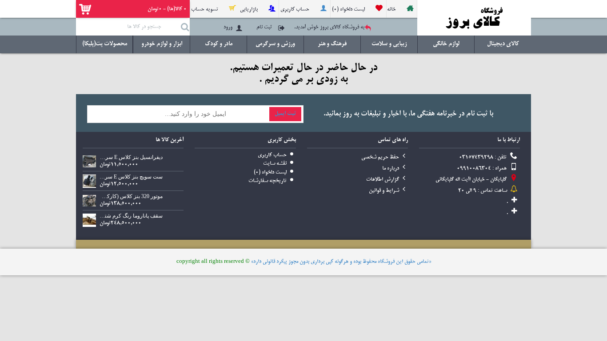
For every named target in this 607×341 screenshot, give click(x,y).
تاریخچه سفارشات (267, 181)
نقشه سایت (275, 164)
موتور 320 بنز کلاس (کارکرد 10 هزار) (131, 196)
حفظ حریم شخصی (380, 157)
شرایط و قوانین (384, 191)
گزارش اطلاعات (382, 179)
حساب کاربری (272, 155)
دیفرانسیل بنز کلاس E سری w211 (131, 157)
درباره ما (390, 168)
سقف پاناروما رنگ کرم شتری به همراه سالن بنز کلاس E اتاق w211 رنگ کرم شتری (131, 216)
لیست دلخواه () (270, 172)
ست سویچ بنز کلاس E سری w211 (131, 177)
